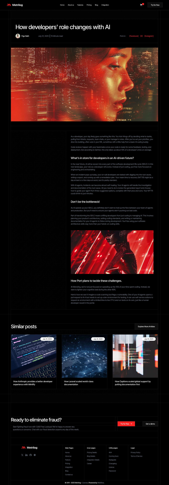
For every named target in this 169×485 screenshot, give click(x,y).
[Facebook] (134, 36)
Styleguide (112, 460)
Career (89, 463)
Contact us (69, 474)
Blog (66, 471)
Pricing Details (92, 452)
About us (68, 456)
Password (112, 471)
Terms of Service (136, 456)
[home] (14, 4)
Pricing (67, 463)
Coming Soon (114, 456)
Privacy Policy (135, 452)
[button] (141, 5)
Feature (67, 460)
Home (67, 452)
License (111, 467)
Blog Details (91, 456)
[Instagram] (149, 36)
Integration (69, 467)
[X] (141, 36)
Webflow (100, 483)
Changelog (113, 463)
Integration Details (93, 460)
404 (110, 452)
